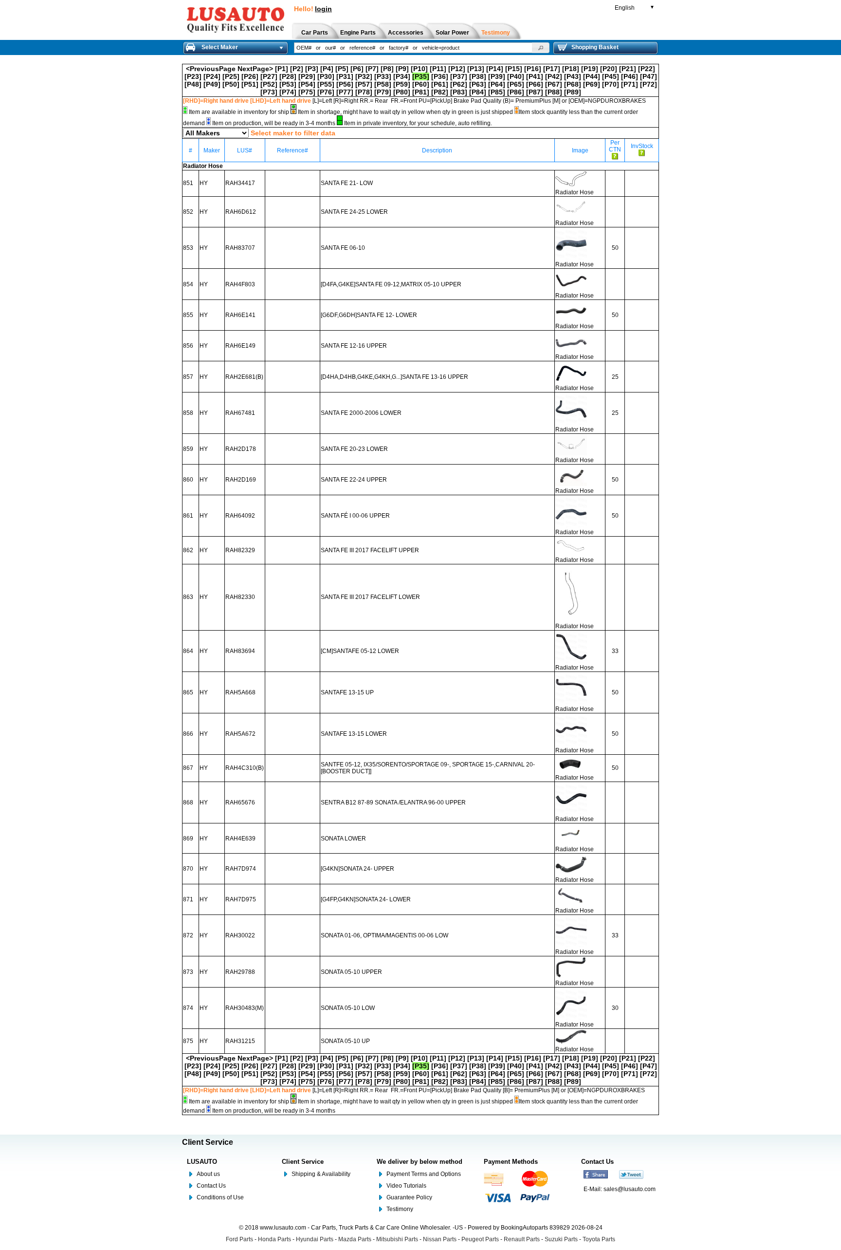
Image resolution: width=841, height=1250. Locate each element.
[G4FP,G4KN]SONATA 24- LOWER (366, 899)
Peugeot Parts (480, 1239)
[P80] (401, 92)
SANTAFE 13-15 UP (347, 692)
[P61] (439, 84)
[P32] (363, 76)
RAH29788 (240, 972)
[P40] (515, 76)
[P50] (230, 84)
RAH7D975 (240, 899)
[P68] (572, 84)
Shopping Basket (595, 47)
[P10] (419, 69)
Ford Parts (239, 1239)
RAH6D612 (240, 211)
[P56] (344, 84)
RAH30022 (240, 935)
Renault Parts (522, 1239)
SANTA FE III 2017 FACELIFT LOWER (370, 597)
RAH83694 (240, 651)
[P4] (326, 69)
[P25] (230, 76)
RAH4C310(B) (244, 768)
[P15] (513, 69)
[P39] (496, 76)
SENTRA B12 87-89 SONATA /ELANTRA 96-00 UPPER (393, 802)
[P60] (420, 84)
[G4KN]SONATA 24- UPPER (357, 868)
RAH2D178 (240, 449)
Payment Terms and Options (423, 1174)
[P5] (341, 69)
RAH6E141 (240, 315)
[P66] (534, 84)
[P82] (439, 92)
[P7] (372, 69)
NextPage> (255, 69)
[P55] (325, 84)
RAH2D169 (240, 479)
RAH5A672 (240, 733)
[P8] (387, 69)
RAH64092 (240, 515)
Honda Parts (274, 1239)
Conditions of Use (220, 1197)
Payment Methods (511, 1161)
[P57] (363, 84)
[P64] (496, 84)
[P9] (402, 69)
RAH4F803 (240, 284)
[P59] (401, 84)
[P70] (610, 84)
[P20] (608, 69)
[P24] (211, 76)
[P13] (475, 69)
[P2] (296, 69)
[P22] (646, 69)
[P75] (306, 92)
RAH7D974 (240, 868)
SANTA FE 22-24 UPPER (354, 479)
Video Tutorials (406, 1185)
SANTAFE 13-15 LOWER (354, 733)
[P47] (648, 76)
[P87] (534, 92)
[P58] (382, 84)
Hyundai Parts (314, 1239)
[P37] (458, 76)
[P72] (648, 84)
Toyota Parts (599, 1239)
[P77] (344, 92)
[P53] (287, 84)
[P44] (591, 76)
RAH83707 (240, 247)
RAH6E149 (240, 345)
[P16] (532, 69)
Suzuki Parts (561, 1239)
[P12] (456, 69)
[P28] (287, 76)
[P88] (553, 92)
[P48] (192, 84)
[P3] (311, 69)
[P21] (627, 69)
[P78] (363, 92)
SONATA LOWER (343, 838)
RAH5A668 (240, 692)
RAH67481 (240, 413)
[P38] (477, 76)
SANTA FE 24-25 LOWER (354, 211)
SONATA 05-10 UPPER (351, 972)
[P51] (249, 84)
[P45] (610, 76)
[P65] (515, 84)
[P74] (287, 92)
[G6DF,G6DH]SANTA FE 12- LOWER (369, 315)
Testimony (399, 1209)
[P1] (281, 69)
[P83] (458, 92)
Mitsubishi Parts (397, 1239)
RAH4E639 (240, 838)
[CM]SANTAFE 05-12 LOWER (360, 651)
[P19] (589, 69)
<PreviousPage (211, 69)
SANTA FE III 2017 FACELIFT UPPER (370, 550)
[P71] (629, 84)
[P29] (306, 76)
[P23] (192, 76)
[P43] (572, 76)
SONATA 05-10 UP (345, 1041)
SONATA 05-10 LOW (348, 1008)
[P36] (439, 76)
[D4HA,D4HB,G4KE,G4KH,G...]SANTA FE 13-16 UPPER (394, 376)
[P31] (344, 76)
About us (208, 1174)
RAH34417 (240, 183)
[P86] (515, 92)
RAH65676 (240, 802)
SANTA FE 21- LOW (347, 183)
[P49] (211, 84)
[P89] (572, 92)
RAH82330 (240, 597)
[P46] (629, 76)
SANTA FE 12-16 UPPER (354, 345)
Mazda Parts (354, 1239)
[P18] (570, 69)
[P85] (496, 92)
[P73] (268, 92)
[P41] (534, 76)
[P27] (268, 76)
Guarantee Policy (409, 1197)
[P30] (325, 76)
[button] (540, 47)
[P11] (438, 69)
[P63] (477, 84)
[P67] (553, 84)
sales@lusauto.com (629, 1189)
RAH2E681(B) (244, 376)
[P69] (591, 84)
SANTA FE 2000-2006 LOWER (361, 413)
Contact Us (211, 1185)
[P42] (553, 76)
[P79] (382, 92)
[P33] (382, 76)
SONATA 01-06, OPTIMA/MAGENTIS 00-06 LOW (384, 935)
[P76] (325, 92)
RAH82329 (240, 550)
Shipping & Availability (321, 1174)
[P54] (306, 84)
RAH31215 (240, 1041)
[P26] (249, 76)
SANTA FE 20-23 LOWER (354, 449)
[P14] (494, 69)
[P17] (551, 69)
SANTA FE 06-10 (343, 247)
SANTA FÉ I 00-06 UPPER (355, 515)
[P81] (420, 92)
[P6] (357, 69)
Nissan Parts (440, 1239)
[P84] (477, 92)
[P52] (268, 84)
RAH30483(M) (244, 1008)
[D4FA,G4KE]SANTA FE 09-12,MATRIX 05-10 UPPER (391, 284)
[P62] (458, 84)
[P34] (401, 76)
